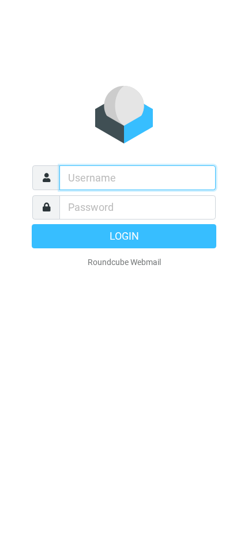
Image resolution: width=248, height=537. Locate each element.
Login (124, 236)
